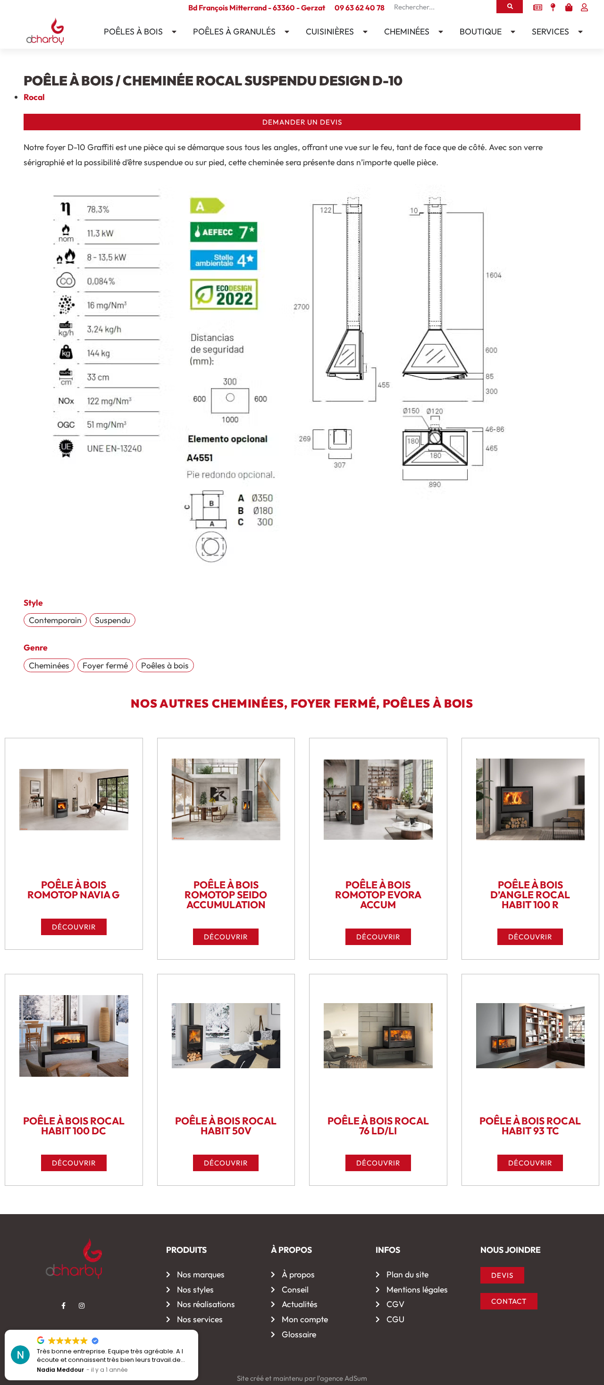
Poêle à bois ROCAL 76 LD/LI (378, 1126)
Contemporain (55, 620)
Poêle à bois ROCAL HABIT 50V (226, 1126)
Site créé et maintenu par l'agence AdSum (302, 1378)
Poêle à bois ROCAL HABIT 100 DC (74, 1126)
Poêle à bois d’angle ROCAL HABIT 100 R (530, 894)
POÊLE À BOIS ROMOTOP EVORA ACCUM (378, 894)
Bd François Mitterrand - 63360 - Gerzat (256, 7)
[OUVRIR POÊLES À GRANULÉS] (284, 31)
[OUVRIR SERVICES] (578, 31)
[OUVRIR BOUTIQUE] (510, 31)
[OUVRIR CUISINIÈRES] (363, 31)
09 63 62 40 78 (360, 7)
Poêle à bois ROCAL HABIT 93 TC (530, 1126)
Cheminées (49, 665)
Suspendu (112, 620)
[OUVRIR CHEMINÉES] (438, 31)
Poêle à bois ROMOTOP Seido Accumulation (226, 894)
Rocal (34, 97)
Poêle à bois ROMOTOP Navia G (73, 889)
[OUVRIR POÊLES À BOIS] (172, 31)
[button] (198, 1330)
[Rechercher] (509, 6)
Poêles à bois (165, 665)
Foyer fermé (105, 665)
